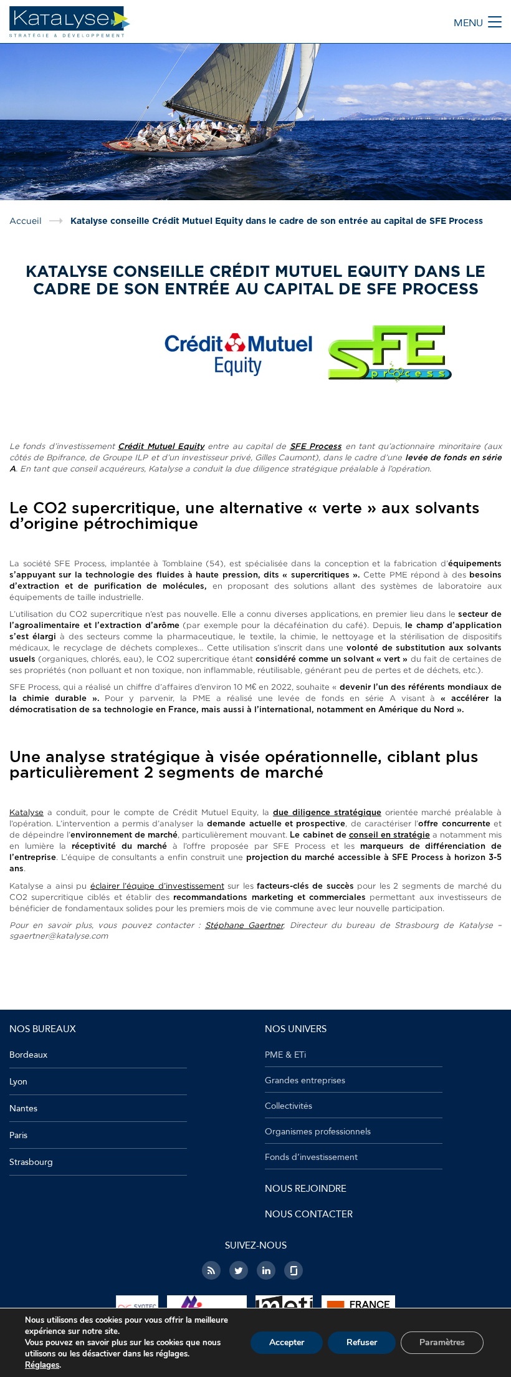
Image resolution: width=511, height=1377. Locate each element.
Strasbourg (31, 1162)
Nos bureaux (42, 1029)
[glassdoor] (293, 1270)
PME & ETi (285, 1055)
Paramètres (442, 1342)
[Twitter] (238, 1270)
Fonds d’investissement (311, 1157)
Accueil (25, 220)
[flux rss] (211, 1270)
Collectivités (288, 1106)
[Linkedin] (266, 1270)
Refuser (361, 1342)
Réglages (42, 1365)
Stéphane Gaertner (244, 924)
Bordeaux (28, 1055)
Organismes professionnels (318, 1132)
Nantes (23, 1108)
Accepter (286, 1342)
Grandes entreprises (305, 1081)
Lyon (18, 1082)
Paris (18, 1135)
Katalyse (26, 812)
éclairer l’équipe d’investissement (157, 885)
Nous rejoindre (305, 1188)
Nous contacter (309, 1214)
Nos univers (296, 1029)
